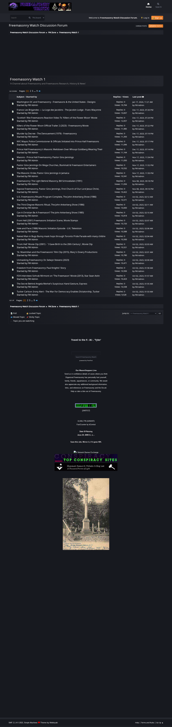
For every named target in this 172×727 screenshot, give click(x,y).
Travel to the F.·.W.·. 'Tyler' (86, 340)
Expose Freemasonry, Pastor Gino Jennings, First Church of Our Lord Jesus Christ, (58, 188)
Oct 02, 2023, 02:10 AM (142, 212)
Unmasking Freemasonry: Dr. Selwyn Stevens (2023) (43, 259)
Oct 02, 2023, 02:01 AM (142, 252)
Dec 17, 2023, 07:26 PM (142, 110)
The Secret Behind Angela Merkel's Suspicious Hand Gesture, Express (52, 283)
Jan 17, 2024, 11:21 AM (142, 102)
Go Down (13, 91)
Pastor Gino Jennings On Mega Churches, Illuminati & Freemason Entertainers (56, 165)
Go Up (11, 300)
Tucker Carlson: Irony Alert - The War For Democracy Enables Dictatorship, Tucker (58, 291)
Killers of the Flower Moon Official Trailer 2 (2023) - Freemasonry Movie (53, 125)
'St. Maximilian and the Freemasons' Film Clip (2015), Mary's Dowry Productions (57, 252)
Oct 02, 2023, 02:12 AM (142, 197)
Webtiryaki (54, 723)
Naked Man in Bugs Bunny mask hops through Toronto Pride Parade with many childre (61, 236)
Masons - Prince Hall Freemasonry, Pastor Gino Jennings (45, 157)
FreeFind (90, 360)
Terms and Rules (147, 722)
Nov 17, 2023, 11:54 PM (142, 157)
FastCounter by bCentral (86, 425)
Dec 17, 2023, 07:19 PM (142, 133)
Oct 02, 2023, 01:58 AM (142, 268)
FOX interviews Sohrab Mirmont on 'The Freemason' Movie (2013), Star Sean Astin (58, 275)
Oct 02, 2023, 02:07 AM (142, 220)
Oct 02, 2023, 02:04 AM (142, 236)
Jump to (125, 313)
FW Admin (33, 105)
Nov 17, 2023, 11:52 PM (142, 165)
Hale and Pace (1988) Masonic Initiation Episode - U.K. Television (49, 228)
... (35, 90)
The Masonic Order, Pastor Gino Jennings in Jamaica (43, 173)
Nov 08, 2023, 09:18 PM (142, 181)
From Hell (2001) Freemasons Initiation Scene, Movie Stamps (47, 220)
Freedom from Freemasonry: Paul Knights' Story (41, 267)
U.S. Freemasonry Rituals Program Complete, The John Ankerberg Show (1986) (56, 196)
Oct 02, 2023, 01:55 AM (142, 283)
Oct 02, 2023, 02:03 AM (142, 244)
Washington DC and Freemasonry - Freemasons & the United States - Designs (56, 101)
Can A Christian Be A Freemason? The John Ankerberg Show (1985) (50, 212)
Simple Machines (30, 723)
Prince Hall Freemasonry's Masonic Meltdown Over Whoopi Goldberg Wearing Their (60, 149)
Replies (117, 96)
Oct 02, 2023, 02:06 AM (142, 228)
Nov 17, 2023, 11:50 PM (142, 173)
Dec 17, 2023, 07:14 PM (142, 149)
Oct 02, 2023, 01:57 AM (142, 276)
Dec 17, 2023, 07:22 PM (142, 125)
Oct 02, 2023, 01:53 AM (142, 291)
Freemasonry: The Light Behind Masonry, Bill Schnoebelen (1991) (49, 180)
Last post (137, 96)
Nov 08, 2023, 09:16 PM (142, 189)
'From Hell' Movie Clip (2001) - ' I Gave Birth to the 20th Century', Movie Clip (55, 244)
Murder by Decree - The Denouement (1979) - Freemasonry (47, 133)
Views (125, 96)
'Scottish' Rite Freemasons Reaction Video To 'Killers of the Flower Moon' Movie (57, 117)
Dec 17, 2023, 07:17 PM (142, 141)
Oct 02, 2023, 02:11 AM (142, 204)
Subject (20, 96)
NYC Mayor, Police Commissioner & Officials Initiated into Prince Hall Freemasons (58, 141)
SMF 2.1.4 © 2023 (16, 723)
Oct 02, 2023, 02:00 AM (142, 260)
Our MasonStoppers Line (86, 370)
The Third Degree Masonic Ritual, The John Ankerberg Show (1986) (50, 204)
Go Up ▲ (159, 722)
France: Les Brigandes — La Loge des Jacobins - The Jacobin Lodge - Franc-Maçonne (59, 109)
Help (137, 722)
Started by (31, 96)
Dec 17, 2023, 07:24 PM (142, 118)
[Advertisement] (86, 54)
